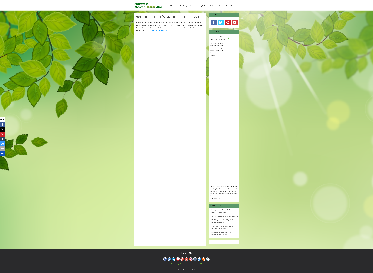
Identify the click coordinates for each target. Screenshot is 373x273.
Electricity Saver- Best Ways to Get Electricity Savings (222, 221)
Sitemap (176, 264)
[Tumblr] (2, 139)
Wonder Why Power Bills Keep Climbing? (225, 216)
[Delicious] (2, 143)
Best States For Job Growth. (159, 30)
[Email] (2, 148)
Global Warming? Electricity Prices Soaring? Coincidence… (222, 227)
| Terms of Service (192, 264)
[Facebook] (2, 124)
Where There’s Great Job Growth (169, 17)
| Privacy (183, 264)
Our (172, 264)
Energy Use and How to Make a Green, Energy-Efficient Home (224, 211)
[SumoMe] (2, 153)
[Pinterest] (2, 134)
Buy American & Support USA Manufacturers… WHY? (221, 233)
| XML (201, 264)
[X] (2, 129)
